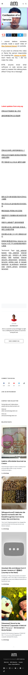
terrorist (4, 262)
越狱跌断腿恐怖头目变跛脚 (10, 116)
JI (19, 262)
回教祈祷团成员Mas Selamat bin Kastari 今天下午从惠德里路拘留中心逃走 (14, 243)
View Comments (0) (14, 341)
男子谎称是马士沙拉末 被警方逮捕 (13, 162)
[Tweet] (14, 35)
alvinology (14, 325)
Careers (21, 662)
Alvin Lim (6, 662)
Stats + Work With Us (14, 664)
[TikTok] (24, 384)
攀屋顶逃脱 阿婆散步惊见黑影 (11, 211)
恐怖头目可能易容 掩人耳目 (11, 111)
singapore (22, 260)
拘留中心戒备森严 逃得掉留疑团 (12, 222)
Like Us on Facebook (8, 391)
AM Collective (13, 662)
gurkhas (16, 257)
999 (9, 257)
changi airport (12, 267)
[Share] (8, 35)
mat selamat (14, 253)
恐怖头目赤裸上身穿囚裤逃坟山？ (13, 150)
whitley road (13, 262)
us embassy (14, 264)
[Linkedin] (20, 35)
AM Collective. (21, 659)
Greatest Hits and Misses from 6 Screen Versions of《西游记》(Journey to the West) (13, 570)
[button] (2, 4)
